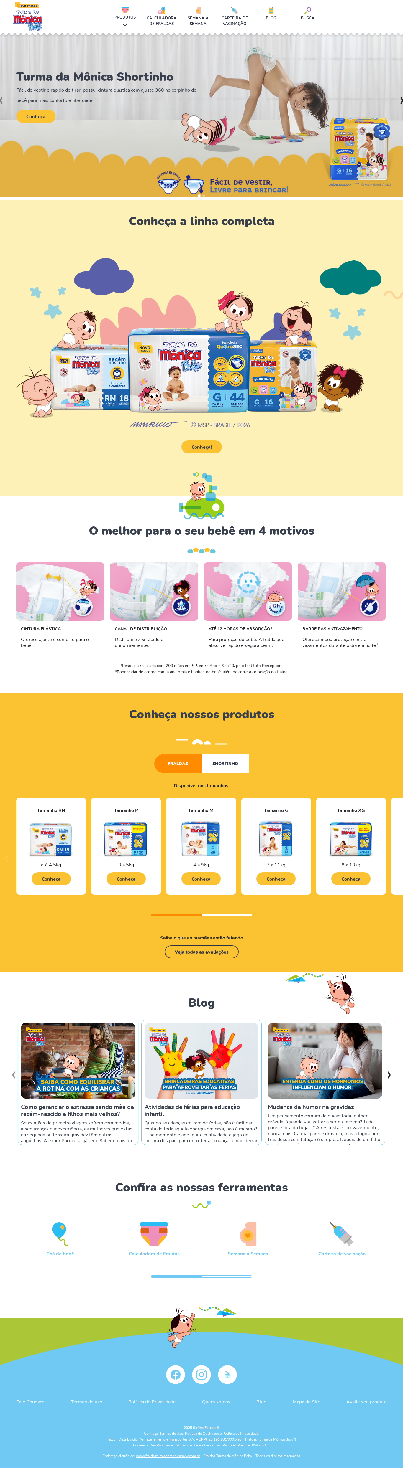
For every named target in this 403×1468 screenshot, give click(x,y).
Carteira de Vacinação (235, 20)
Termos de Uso (171, 1433)
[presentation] (6, 861)
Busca (307, 18)
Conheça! (201, 447)
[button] (199, 195)
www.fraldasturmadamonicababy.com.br (168, 1455)
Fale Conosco (30, 1401)
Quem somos (216, 1401)
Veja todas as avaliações (202, 952)
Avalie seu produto (366, 1401)
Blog (271, 18)
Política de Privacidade (152, 1401)
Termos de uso (86, 1401)
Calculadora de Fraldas (161, 20)
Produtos (125, 17)
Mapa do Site (306, 1401)
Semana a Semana (198, 20)
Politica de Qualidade (202, 1433)
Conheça (35, 116)
